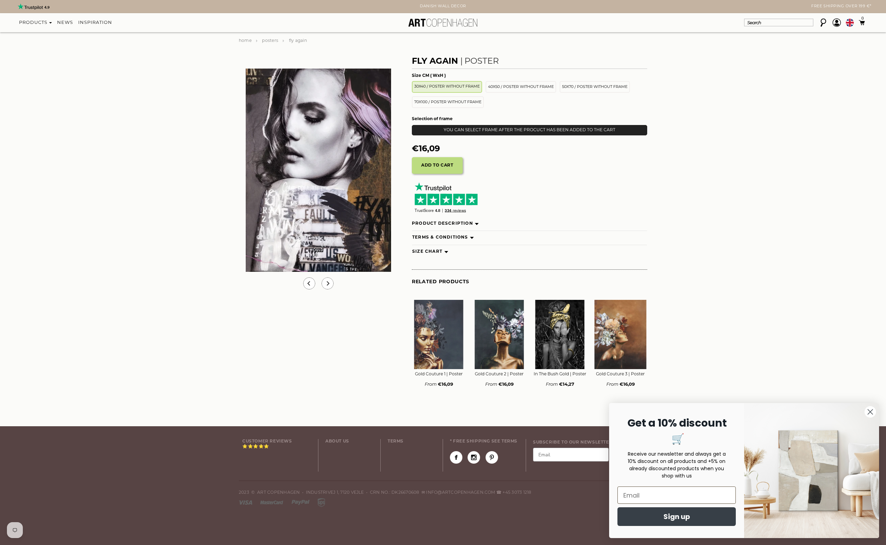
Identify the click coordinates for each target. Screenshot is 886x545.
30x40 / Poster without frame (447, 87)
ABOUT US (337, 441)
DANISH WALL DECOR (443, 6)
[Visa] (246, 502)
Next (242, 7)
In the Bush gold (560, 374)
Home (245, 41)
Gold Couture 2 (499, 374)
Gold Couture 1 (439, 374)
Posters (270, 41)
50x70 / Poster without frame (594, 87)
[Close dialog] (870, 412)
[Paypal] (301, 502)
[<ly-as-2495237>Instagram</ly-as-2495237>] (474, 457)
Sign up (676, 516)
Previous (309, 283)
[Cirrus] (321, 502)
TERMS (396, 441)
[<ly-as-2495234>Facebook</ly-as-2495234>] (456, 457)
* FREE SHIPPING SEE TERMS (483, 441)
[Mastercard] (272, 502)
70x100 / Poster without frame (447, 102)
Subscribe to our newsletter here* (581, 442)
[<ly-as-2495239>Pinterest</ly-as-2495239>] (492, 457)
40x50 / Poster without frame (521, 87)
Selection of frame (432, 119)
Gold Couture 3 (620, 374)
